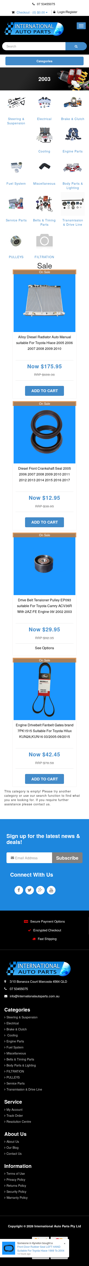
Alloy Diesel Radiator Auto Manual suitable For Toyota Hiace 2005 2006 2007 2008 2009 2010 (44, 342)
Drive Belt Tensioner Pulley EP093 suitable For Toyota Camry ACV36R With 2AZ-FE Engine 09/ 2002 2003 (44, 605)
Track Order (14, 1115)
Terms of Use (15, 1173)
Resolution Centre (18, 1121)
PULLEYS (16, 257)
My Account (14, 1109)
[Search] (76, 46)
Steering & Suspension (16, 121)
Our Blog (12, 1147)
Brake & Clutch (72, 119)
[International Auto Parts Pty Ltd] (34, 29)
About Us (12, 1141)
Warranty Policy (17, 1197)
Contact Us (14, 1153)
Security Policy (16, 1191)
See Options (44, 647)
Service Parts (16, 220)
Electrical (44, 119)
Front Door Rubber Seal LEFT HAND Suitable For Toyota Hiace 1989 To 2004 (40, 1248)
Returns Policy (16, 1185)
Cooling (44, 151)
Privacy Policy (15, 1179)
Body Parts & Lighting (73, 185)
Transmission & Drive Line (72, 222)
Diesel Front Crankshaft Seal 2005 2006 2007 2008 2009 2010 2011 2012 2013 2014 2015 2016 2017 (44, 474)
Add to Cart (44, 390)
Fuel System (16, 183)
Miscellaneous (44, 183)
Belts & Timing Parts (44, 222)
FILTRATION (44, 257)
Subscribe (67, 858)
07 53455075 (45, 4)
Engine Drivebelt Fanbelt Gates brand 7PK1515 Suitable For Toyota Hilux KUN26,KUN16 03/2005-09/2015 (44, 730)
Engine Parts (73, 151)
